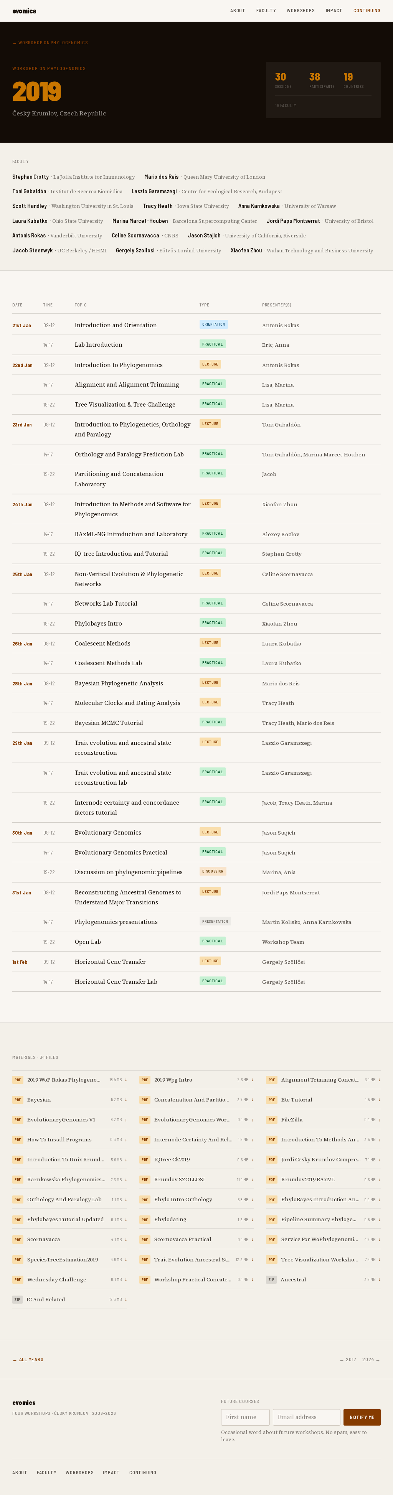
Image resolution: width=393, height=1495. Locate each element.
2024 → (371, 1359)
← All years (28, 1359)
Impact (334, 10)
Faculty (266, 10)
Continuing (367, 10)
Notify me (362, 1417)
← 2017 (348, 1359)
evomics (24, 11)
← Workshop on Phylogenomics (50, 42)
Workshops (301, 10)
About (238, 10)
